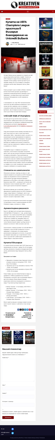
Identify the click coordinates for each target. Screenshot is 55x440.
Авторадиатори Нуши (45, 129)
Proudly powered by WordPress (17, 437)
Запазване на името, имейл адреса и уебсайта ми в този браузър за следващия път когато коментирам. (17, 412)
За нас (2, 429)
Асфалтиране (42, 126)
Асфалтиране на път (44, 163)
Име (4, 385)
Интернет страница (7, 401)
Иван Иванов (15, 42)
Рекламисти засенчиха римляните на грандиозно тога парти (26, 315)
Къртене (41, 132)
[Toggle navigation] (27, 11)
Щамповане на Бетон (45, 160)
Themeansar (42, 437)
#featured (22, 44)
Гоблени (41, 143)
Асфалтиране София (44, 135)
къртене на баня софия (45, 115)
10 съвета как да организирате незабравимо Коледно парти (10, 315)
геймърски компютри (45, 118)
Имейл (4, 393)
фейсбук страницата (26, 126)
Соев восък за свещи (45, 157)
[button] (53, 11)
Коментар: (5, 357)
